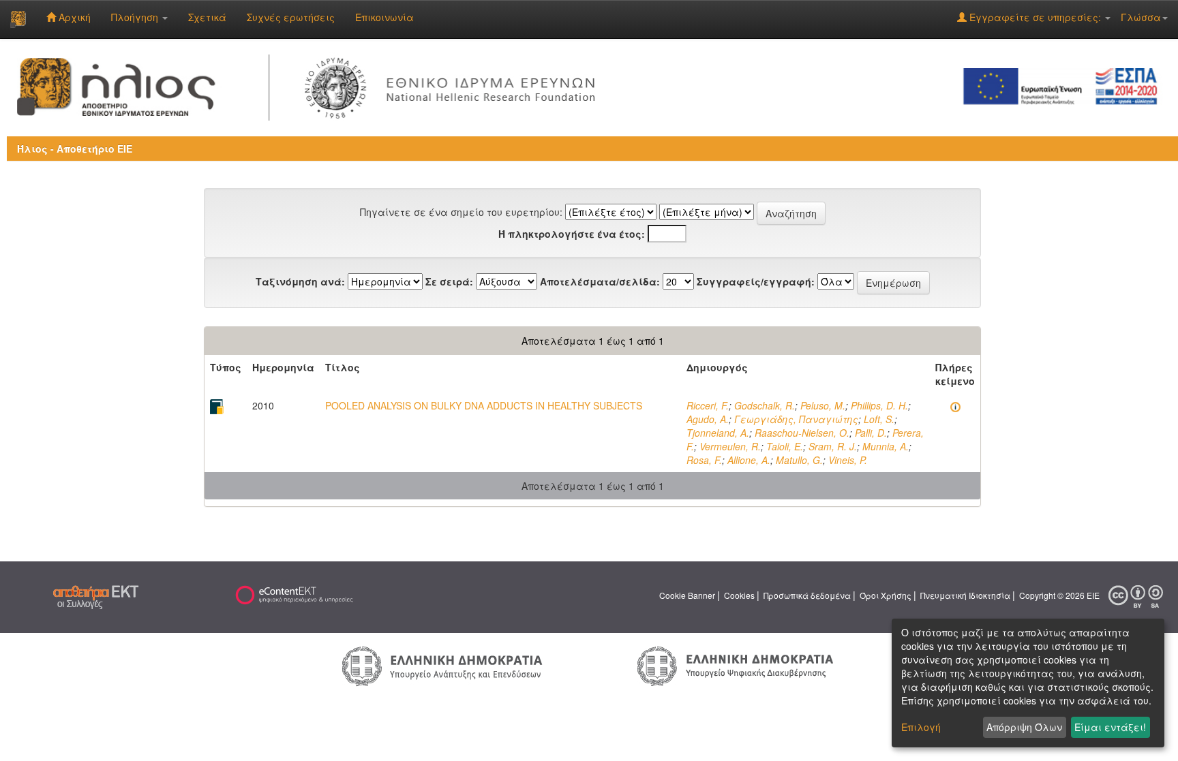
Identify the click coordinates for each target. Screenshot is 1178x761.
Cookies (739, 595)
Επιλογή (921, 727)
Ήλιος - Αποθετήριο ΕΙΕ (74, 148)
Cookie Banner (687, 595)
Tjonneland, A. (717, 432)
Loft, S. (879, 419)
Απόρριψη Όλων (1024, 727)
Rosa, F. (704, 460)
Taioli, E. (784, 446)
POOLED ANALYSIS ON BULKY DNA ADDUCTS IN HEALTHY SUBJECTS (483, 405)
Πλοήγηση (136, 17)
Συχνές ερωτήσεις (291, 17)
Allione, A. (748, 460)
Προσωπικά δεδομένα (807, 595)
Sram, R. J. (833, 446)
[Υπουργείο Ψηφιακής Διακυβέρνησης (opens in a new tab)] (735, 665)
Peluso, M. (822, 405)
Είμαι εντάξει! (1110, 727)
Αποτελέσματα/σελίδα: (600, 281)
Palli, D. (871, 432)
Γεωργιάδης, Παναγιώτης (796, 419)
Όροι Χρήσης (885, 595)
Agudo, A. (707, 419)
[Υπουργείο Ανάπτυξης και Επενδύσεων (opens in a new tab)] (442, 665)
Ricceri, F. (707, 405)
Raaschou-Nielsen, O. (802, 432)
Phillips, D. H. (879, 405)
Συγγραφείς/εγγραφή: (756, 281)
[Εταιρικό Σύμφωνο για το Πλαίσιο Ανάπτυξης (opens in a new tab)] (1065, 85)
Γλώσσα (1141, 17)
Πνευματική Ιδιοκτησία (965, 595)
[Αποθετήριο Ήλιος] (18, 19)
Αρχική (73, 17)
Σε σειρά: (449, 281)
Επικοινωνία (384, 17)
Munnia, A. (885, 446)
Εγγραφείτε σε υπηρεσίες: (1035, 17)
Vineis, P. (847, 460)
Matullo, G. (799, 460)
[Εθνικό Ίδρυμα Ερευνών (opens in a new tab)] (454, 85)
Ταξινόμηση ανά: (300, 281)
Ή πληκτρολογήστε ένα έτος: (571, 233)
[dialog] (1028, 683)
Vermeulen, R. (730, 446)
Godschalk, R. (764, 405)
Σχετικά (207, 17)
